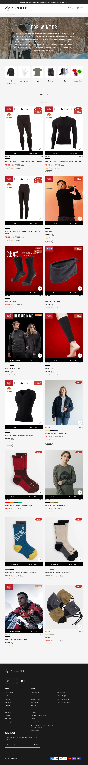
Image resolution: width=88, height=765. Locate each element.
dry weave (8, 715)
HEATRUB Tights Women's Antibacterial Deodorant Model (22, 232)
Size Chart (34, 709)
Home (6, 14)
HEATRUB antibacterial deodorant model (19, 435)
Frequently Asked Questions (39, 715)
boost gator (49, 368)
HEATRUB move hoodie (12, 368)
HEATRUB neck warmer (53, 301)
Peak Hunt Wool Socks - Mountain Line (18, 505)
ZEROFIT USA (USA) (62, 699)
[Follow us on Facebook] (15, 681)
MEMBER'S (33, 712)
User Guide (34, 705)
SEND (36, 745)
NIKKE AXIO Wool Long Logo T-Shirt (57, 505)
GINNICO (7, 705)
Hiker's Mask (49, 637)
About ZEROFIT (35, 702)
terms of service (35, 722)
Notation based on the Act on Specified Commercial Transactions (42, 726)
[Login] (73, 8)
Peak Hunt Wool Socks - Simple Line (57, 572)
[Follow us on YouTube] (22, 681)
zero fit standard (9, 712)
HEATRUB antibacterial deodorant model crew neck (63, 161)
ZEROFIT (7, 156)
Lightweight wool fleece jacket (56, 433)
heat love (48, 231)
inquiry (33, 718)
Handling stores (35, 699)
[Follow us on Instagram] (8, 681)
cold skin (7, 695)
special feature (35, 692)
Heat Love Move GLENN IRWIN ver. (16, 639)
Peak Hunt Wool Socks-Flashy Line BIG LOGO (20, 572)
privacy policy (35, 730)
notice (33, 695)
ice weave (7, 699)
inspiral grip (8, 722)
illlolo (47, 428)
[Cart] (77, 8)
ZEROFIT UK (60, 695)
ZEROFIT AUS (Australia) (63, 702)
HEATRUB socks (10, 301)
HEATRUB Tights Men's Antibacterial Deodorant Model (23, 161)
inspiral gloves (9, 692)
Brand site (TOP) (61, 692)
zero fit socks (9, 702)
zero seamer (8, 718)
